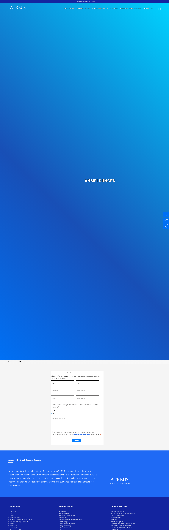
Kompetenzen (84, 9)
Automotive (13, 511)
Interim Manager (101, 9)
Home (11, 362)
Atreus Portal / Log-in (117, 511)
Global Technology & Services (19, 522)
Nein (54, 414)
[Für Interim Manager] (166, 225)
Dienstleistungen (15, 517)
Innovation (63, 517)
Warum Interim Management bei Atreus (123, 513)
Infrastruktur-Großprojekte (68, 515)
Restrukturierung (65, 528)
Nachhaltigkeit (64, 522)
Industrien (69, 9)
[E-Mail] (166, 220)
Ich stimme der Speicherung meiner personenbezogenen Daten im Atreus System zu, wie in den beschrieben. (76, 433)
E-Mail (93, 1)
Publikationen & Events (131, 9)
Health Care (13, 526)
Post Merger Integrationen (68, 524)
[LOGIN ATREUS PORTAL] (160, 9)
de (145, 9)
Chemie (12, 515)
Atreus (115, 9)
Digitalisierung (64, 513)
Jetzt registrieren (116, 517)
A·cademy (114, 519)
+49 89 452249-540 (82, 1)
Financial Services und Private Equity (21, 519)
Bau (11, 513)
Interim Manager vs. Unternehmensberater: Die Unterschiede (123, 522)
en (148, 9)
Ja (54, 411)
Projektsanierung (65, 526)
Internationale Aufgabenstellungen (71, 519)
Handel (12, 524)
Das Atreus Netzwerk (117, 515)
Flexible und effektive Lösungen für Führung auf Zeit (121, 528)
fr (152, 9)
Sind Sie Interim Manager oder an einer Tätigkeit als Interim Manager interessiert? (74, 406)
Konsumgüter (14, 528)
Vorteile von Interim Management (121, 525)
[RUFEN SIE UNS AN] (166, 214)
